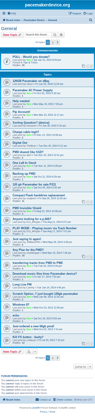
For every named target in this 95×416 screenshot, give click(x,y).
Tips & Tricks (30, 62)
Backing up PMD (24, 173)
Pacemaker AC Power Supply (33, 90)
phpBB (35, 408)
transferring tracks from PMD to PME (38, 263)
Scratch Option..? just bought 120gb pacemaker (45, 293)
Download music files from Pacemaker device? (45, 273)
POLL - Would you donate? (31, 57)
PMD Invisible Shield (27, 208)
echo (16, 315)
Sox (29, 60)
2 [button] (52, 42)
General (9, 28)
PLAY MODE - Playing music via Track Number (45, 228)
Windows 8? (21, 304)
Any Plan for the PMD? (28, 249)
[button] (57, 42)
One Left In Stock (24, 163)
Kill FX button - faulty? (28, 337)
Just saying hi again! (27, 239)
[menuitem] (11, 13)
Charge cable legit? (26, 132)
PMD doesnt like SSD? (28, 152)
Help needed (21, 101)
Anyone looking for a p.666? (32, 219)
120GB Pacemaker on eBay (31, 81)
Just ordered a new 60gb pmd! (33, 326)
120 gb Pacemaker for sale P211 (34, 184)
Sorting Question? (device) (31, 122)
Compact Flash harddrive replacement (39, 195)
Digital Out (20, 142)
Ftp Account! (21, 111)
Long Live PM (22, 284)
